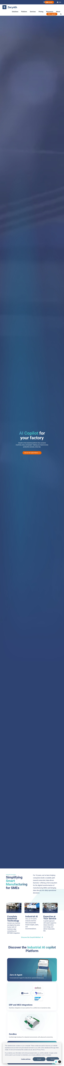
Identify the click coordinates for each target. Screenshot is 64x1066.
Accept (39, 1059)
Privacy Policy (40, 1049)
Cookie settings (25, 1059)
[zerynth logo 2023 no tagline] (10, 6)
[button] (61, 14)
